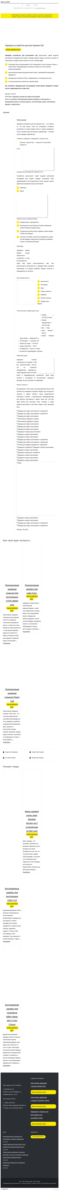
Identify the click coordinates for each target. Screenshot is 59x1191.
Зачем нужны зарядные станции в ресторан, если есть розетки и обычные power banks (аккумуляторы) (15, 1154)
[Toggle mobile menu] (55, 12)
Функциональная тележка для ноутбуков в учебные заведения (13, 1138)
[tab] (10, 112)
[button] (5, 1189)
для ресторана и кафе (39, 101)
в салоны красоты (25, 101)
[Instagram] (34, 1143)
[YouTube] (37, 1143)
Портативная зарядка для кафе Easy (32, 589)
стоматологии (15, 104)
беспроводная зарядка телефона (28, 99)
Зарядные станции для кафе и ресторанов (26, 96)
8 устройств (13, 99)
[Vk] (31, 1143)
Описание (6, 112)
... (16, 640)
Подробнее (6, 643)
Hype (41, 60)
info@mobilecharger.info (40, 8)
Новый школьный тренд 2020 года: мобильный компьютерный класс (14, 1146)
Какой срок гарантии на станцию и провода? (14, 1164)
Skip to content (5, 2)
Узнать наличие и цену (13, 49)
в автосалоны (44, 99)
